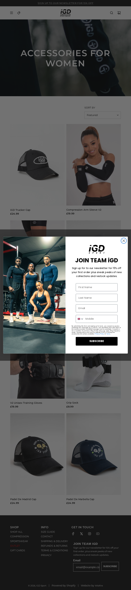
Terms (108, 333)
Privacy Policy (99, 333)
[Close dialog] (124, 240)
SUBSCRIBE (96, 341)
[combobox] (80, 319)
